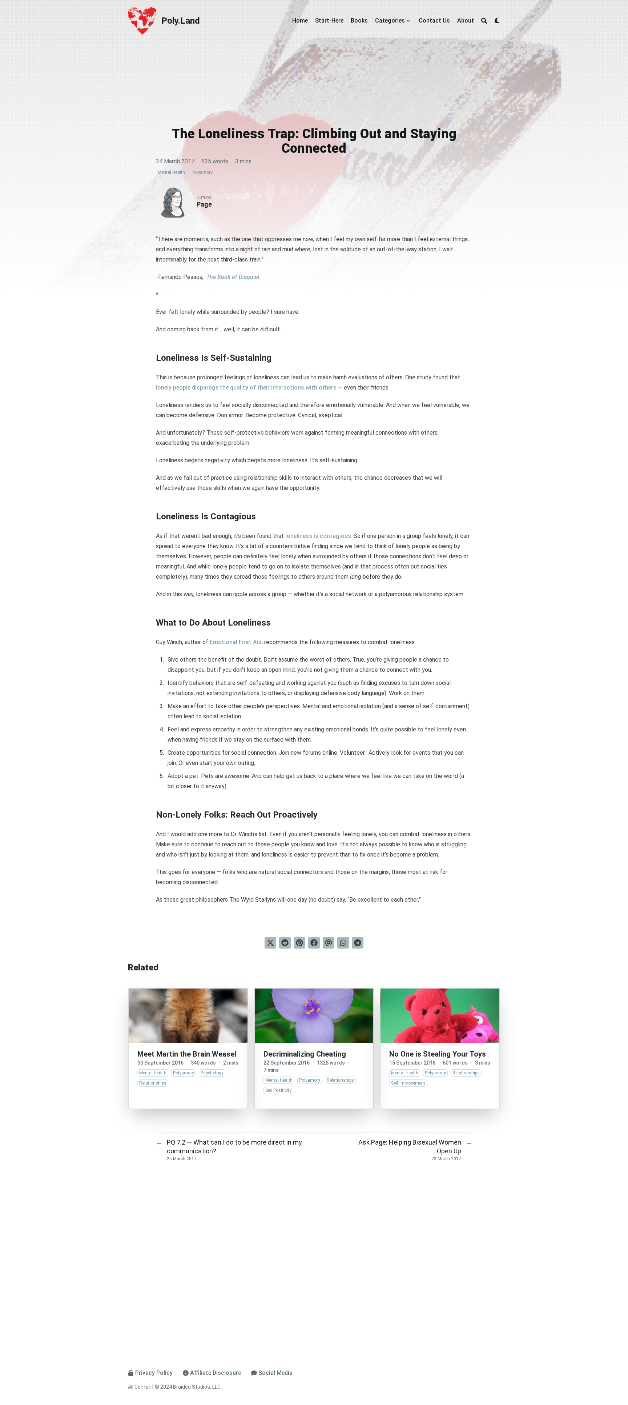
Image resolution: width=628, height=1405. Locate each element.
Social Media (275, 1372)
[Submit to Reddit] (285, 943)
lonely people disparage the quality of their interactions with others (246, 387)
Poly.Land (180, 20)
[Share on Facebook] (314, 943)
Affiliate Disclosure (215, 1372)
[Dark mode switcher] (497, 21)
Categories (390, 20)
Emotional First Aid (236, 642)
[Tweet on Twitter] (270, 943)
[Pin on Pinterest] (299, 943)
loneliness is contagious (318, 535)
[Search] (484, 21)
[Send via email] (328, 943)
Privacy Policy (154, 1372)
